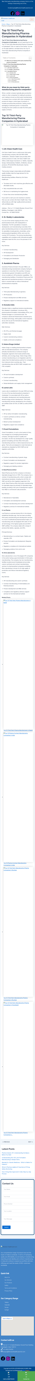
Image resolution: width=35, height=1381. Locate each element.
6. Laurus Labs (12, 76)
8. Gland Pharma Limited (15, 79)
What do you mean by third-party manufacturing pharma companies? (19, 61)
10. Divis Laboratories (15, 81)
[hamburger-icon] (32, 19)
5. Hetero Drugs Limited (14, 74)
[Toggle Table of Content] (29, 58)
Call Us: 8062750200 (8, 1379)
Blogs (8, 24)
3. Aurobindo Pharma (12, 71)
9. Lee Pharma (13, 80)
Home (3, 24)
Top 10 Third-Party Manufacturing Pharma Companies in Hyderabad (15, 65)
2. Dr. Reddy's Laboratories (12, 69)
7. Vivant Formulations (13, 77)
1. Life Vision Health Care (12, 67)
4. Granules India (12, 72)
